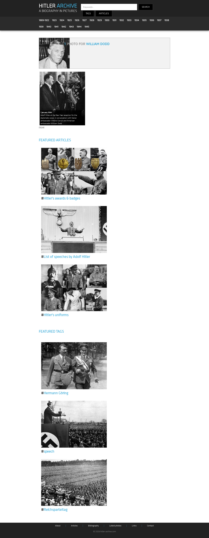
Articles (74, 525)
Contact (150, 525)
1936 (152, 20)
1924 (62, 20)
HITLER (58, 5)
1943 (71, 26)
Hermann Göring (54, 393)
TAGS (88, 13)
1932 (121, 20)
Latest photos (115, 525)
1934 (136, 20)
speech (47, 451)
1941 (56, 26)
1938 (166, 20)
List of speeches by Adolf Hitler (65, 256)
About (57, 525)
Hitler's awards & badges (60, 198)
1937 (159, 20)
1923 (54, 20)
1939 (41, 26)
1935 (144, 20)
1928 (92, 20)
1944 (79, 26)
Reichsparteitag (54, 509)
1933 (129, 20)
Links (134, 525)
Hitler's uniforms (55, 315)
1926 (77, 20)
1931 (114, 20)
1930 (107, 20)
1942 (64, 26)
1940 (49, 26)
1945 (87, 26)
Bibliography (93, 525)
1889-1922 (44, 20)
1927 (84, 20)
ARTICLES (104, 13)
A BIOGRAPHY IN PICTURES (58, 11)
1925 (69, 20)
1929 (99, 20)
